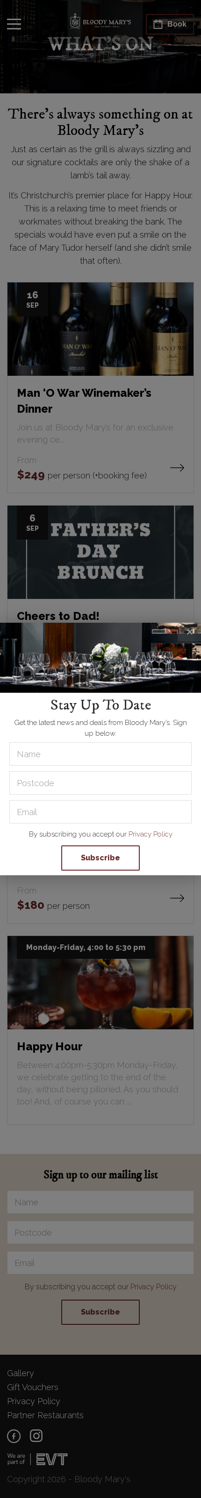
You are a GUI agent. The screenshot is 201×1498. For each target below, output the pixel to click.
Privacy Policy (150, 834)
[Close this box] (189, 632)
